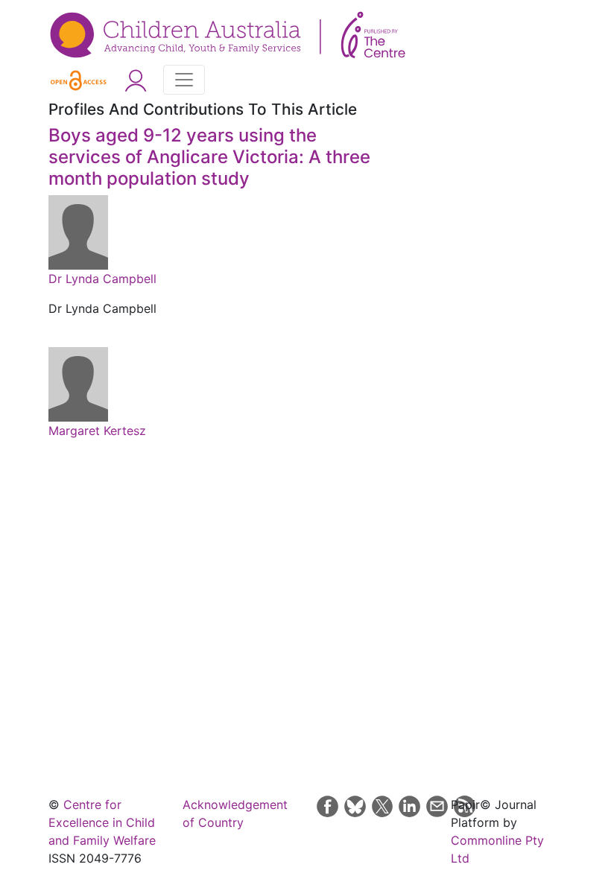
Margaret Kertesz (97, 430)
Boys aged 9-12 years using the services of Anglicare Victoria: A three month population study (209, 156)
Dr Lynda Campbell (102, 278)
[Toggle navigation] (184, 80)
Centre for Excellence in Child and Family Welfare (102, 822)
